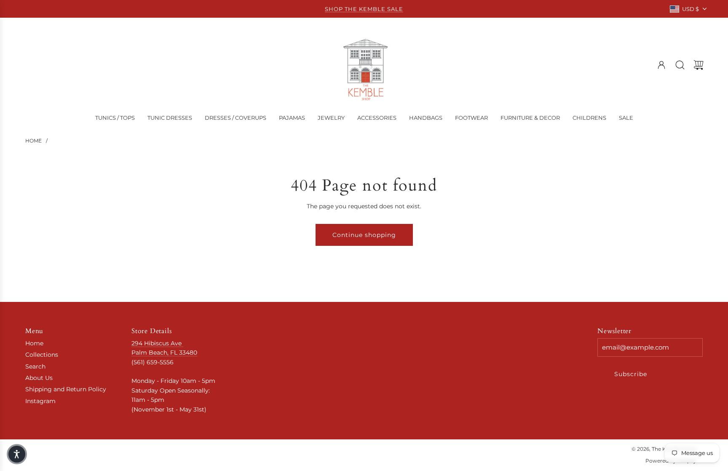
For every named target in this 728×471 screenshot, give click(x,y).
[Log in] (661, 65)
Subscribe (630, 374)
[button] (17, 454)
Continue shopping (364, 235)
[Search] (680, 65)
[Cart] (698, 65)
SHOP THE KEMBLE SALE (364, 8)
